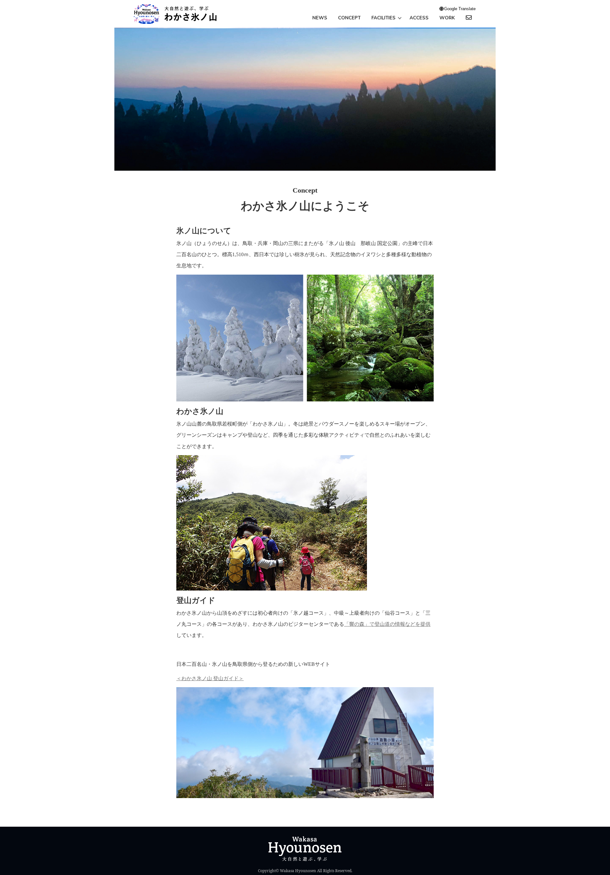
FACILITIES (383, 18)
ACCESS (419, 18)
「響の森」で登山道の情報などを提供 (387, 624)
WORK (447, 18)
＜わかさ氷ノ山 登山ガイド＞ (210, 678)
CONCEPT (349, 18)
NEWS (319, 18)
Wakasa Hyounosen (298, 870)
